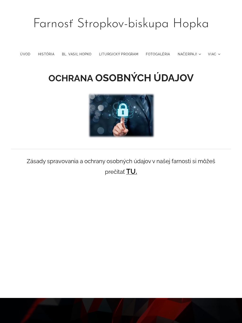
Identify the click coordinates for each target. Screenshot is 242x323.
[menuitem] (27, 54)
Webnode (223, 307)
